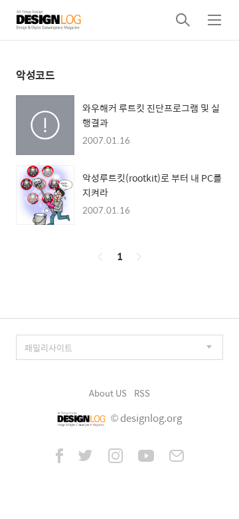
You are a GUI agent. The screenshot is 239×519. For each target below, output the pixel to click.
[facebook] (59, 457)
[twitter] (85, 457)
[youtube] (146, 457)
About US (108, 393)
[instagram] (115, 457)
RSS (142, 393)
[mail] (176, 457)
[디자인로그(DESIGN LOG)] (49, 20)
